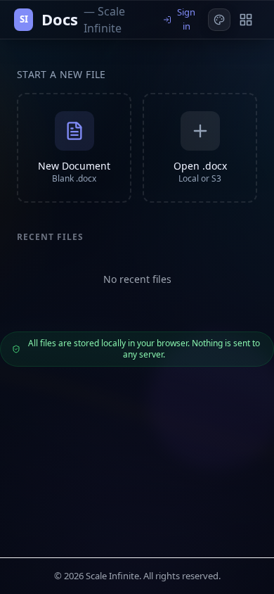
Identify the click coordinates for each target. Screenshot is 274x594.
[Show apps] (246, 20)
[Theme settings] (219, 19)
